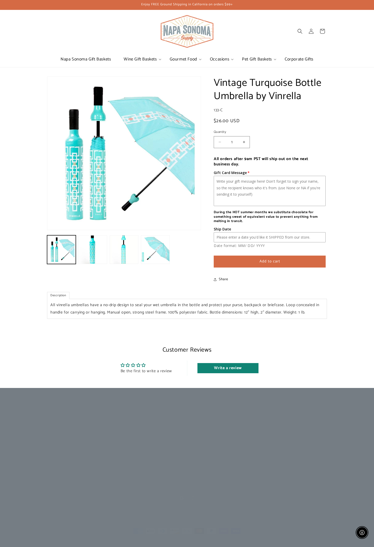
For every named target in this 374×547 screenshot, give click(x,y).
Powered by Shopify (101, 540)
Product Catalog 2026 (135, 429)
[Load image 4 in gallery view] (155, 249)
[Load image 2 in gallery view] (92, 249)
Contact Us (197, 420)
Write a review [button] (227, 368)
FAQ (191, 447)
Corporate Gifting (61, 420)
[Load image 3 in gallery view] (124, 249)
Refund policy (128, 540)
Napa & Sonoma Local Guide (140, 438)
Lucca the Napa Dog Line (67, 429)
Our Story (125, 420)
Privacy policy (151, 540)
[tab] (58, 295)
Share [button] (223, 279)
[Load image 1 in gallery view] (61, 249)
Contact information (204, 540)
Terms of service (175, 540)
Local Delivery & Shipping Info (212, 429)
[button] (140, 59)
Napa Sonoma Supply (73, 540)
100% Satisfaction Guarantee (211, 438)
